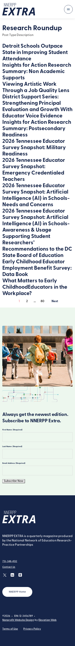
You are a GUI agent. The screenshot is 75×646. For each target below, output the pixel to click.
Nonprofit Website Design (18, 620)
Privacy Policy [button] (32, 629)
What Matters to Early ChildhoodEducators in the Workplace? (35, 287)
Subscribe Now (13, 481)
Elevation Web (47, 620)
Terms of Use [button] (10, 629)
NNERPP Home (17, 592)
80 (42, 301)
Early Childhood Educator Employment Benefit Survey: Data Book (37, 268)
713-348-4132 (9, 561)
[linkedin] (12, 575)
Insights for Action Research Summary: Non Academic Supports (36, 72)
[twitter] (4, 575)
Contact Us (8, 567)
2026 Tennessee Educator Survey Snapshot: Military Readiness (34, 148)
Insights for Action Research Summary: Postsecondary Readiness (36, 129)
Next (55, 302)
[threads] (20, 575)
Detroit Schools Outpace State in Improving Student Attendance (35, 53)
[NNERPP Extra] (18, 9)
